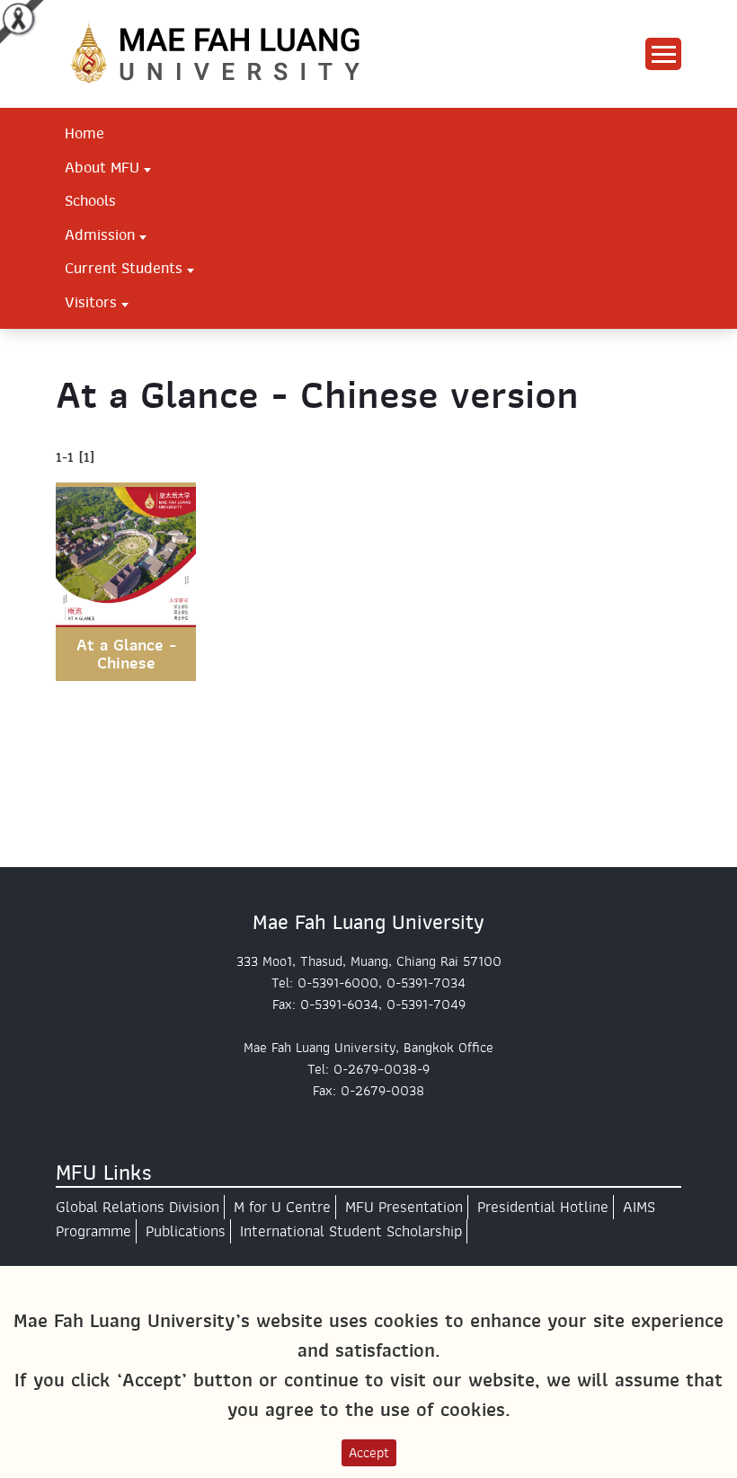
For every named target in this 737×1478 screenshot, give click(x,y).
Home (84, 133)
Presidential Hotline (542, 1207)
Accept (369, 1453)
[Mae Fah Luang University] (235, 53)
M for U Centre (282, 1207)
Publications (186, 1231)
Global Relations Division (137, 1207)
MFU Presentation (404, 1207)
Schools (90, 200)
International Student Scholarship (351, 1231)
